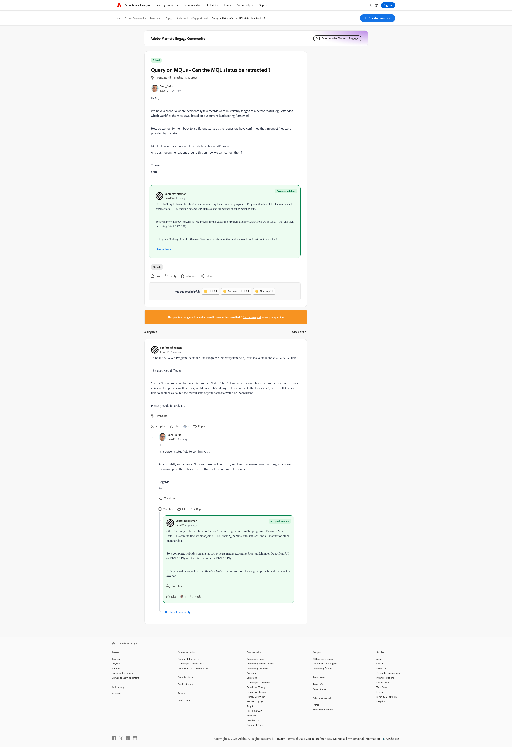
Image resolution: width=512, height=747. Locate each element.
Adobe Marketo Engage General (192, 18)
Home (118, 18)
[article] (225, 388)
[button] (377, 18)
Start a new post (252, 317)
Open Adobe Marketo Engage (340, 38)
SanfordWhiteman (175, 193)
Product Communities (135, 18)
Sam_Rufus (167, 86)
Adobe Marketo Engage (161, 18)
